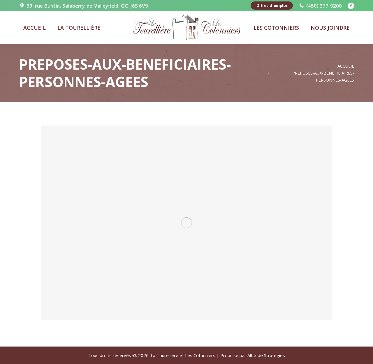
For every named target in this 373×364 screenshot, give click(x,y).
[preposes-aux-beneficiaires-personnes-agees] (186, 223)
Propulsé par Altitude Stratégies (252, 355)
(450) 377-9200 (324, 5)
